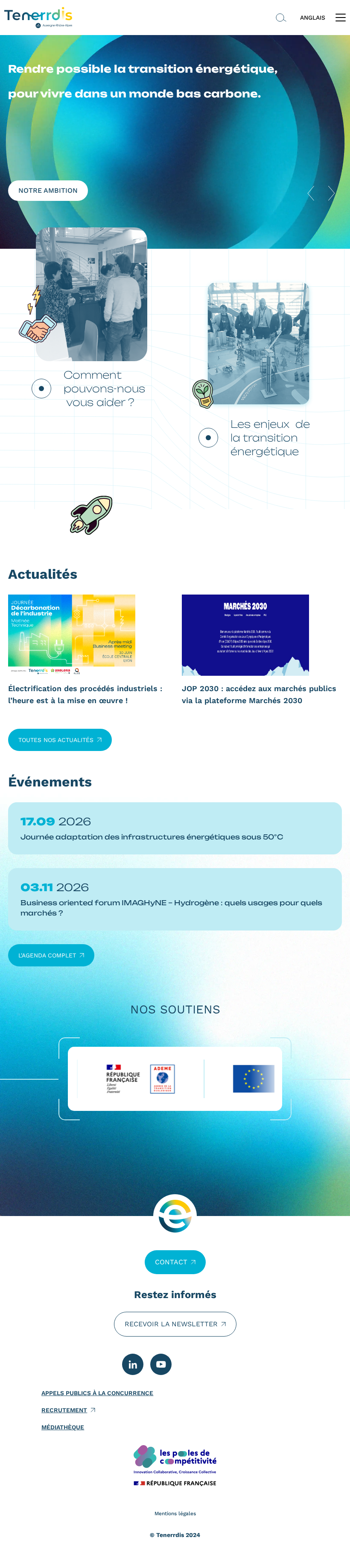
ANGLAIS (312, 17)
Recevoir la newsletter (171, 1324)
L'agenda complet (47, 955)
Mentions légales (175, 1514)
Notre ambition (48, 190)
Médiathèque (62, 1427)
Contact (171, 1262)
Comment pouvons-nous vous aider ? (104, 388)
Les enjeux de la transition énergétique (270, 438)
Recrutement (64, 1410)
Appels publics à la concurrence (97, 1393)
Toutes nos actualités (55, 739)
